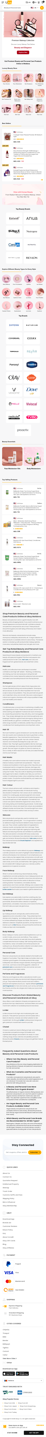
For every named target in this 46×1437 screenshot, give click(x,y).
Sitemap (6, 1188)
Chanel (16, 1039)
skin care (33, 838)
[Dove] (32, 391)
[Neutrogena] (32, 231)
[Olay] (14, 378)
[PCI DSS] (8, 1392)
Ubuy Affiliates (8, 1248)
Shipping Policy (8, 1198)
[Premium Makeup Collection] (23, 24)
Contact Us (7, 1177)
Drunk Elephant (25, 840)
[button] (29, 2)
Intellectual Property (11, 1184)
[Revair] (32, 351)
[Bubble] (14, 231)
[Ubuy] (9, 2)
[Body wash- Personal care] (7, 603)
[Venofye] (14, 391)
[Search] (42, 8)
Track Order (7, 1191)
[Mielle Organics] (14, 404)
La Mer (21, 1020)
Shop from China (25, 1409)
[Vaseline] (32, 364)
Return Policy (8, 1230)
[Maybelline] (14, 258)
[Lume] (32, 378)
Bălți (4, 1337)
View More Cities (9, 1358)
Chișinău (6, 1330)
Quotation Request (10, 1180)
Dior (14, 925)
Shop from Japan (10, 1406)
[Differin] (14, 325)
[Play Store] (22, 1374)
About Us (6, 1173)
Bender (5, 1340)
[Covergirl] (14, 338)
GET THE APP (34, 1433)
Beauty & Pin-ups (40, 585)
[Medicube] (14, 417)
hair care (25, 659)
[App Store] (9, 1374)
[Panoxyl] (14, 364)
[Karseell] (14, 218)
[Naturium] (32, 325)
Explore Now (23, 52)
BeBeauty (40, 503)
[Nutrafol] (32, 244)
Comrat (6, 1351)
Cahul (5, 1355)
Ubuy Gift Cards (9, 1241)
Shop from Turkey (10, 1412)
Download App (8, 1219)
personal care (7, 967)
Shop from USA (9, 1403)
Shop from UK (23, 1403)
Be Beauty (40, 488)
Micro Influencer (9, 1202)
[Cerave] (14, 244)
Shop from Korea (10, 1409)
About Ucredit (8, 1237)
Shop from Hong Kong (27, 1406)
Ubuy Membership (10, 1206)
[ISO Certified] (23, 1392)
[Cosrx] (32, 338)
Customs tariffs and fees (12, 1195)
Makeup (37, 850)
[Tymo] (32, 417)
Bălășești (6, 1344)
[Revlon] (32, 258)
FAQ (4, 1233)
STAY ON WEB (12, 1433)
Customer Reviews (10, 1226)
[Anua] (32, 218)
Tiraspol (6, 1333)
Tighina (5, 1348)
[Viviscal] (32, 404)
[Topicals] (14, 351)
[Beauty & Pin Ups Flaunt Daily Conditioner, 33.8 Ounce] (7, 542)
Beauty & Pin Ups (40, 538)
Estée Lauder (7, 889)
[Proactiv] (23, 430)
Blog (4, 1244)
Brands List (7, 1223)
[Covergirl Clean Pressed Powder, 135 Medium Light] (7, 136)
